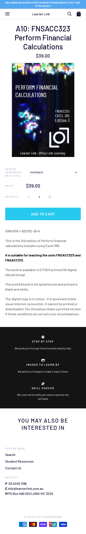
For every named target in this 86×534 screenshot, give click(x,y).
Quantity (12, 196)
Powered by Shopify (52, 516)
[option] (43, 110)
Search (10, 455)
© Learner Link (32, 516)
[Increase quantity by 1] (49, 196)
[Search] (69, 13)
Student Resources (19, 461)
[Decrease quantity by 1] (29, 196)
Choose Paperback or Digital (13, 172)
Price (9, 185)
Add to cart (43, 214)
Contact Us (13, 468)
